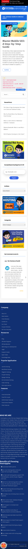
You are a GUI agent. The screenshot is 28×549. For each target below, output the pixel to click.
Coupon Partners (6, 327)
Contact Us (4, 321)
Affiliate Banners (6, 344)
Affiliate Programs (6, 341)
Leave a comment (21, 89)
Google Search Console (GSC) (8, 81)
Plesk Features (5, 405)
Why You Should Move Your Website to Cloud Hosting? (13, 115)
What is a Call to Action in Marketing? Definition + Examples (13, 121)
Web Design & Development (9, 346)
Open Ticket (5, 354)
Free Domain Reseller (7, 402)
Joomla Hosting (6, 366)
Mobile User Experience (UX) (8, 85)
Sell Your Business (6, 329)
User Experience (19, 87)
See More (6, 69)
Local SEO (16, 83)
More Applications (6, 385)
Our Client (4, 324)
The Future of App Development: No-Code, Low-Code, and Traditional (12, 3)
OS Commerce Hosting (7, 380)
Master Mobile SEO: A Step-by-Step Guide (14, 44)
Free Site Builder (6, 394)
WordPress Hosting (7, 369)
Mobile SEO (21, 83)
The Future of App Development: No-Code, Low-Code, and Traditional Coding (14, 108)
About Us (4, 313)
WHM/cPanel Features (7, 400)
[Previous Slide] (2, 277)
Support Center (6, 352)
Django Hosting (6, 377)
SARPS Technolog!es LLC (13, 546)
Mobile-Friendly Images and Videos (9, 87)
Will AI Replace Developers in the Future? (14, 134)
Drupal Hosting (6, 374)
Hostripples (22, 544)
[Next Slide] (26, 277)
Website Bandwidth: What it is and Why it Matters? (14, 128)
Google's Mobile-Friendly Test (8, 83)
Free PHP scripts (6, 397)
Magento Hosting (6, 372)
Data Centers (5, 316)
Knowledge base (6, 357)
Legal (3, 349)
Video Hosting (5, 382)
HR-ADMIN (15, 23)
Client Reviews (5, 319)
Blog (3, 339)
